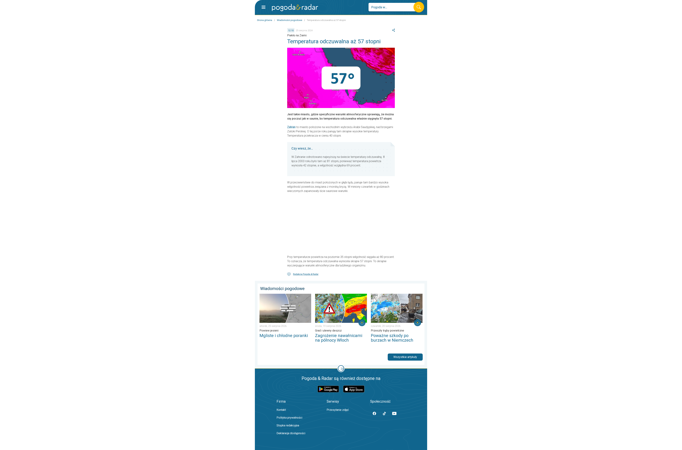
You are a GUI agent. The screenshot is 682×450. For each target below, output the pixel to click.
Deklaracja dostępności (291, 433)
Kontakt (281, 410)
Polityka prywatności (289, 417)
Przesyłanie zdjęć (338, 410)
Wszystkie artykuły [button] (405, 357)
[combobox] (394, 7)
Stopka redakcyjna (288, 425)
